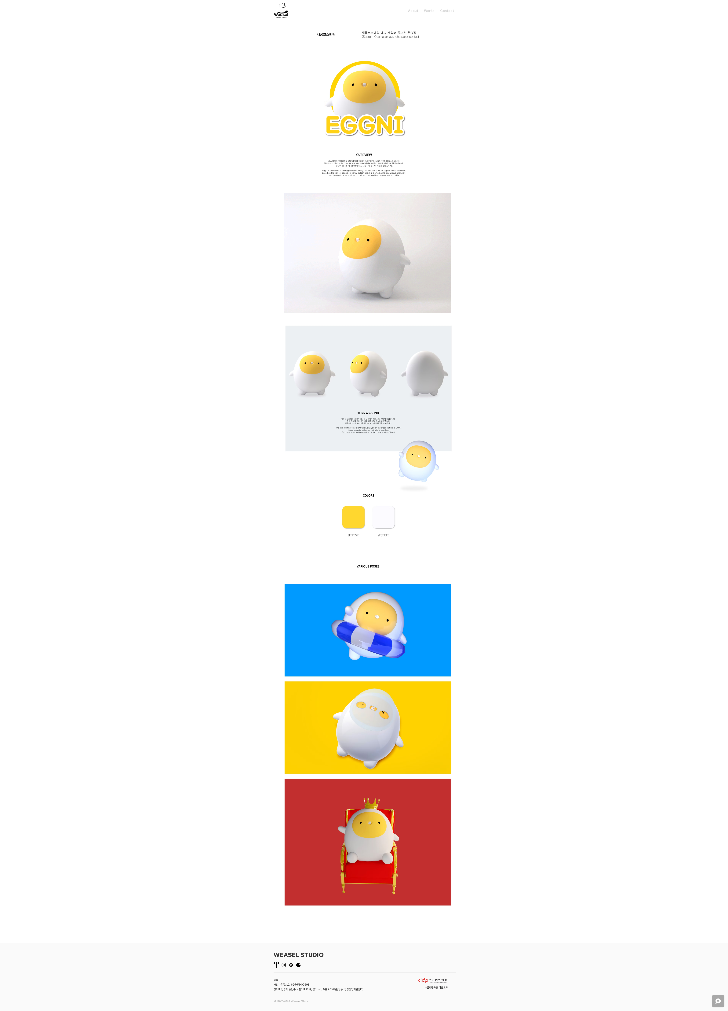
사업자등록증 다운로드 (436, 987)
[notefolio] (298, 965)
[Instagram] (283, 965)
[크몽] (291, 965)
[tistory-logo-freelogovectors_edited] (276, 965)
